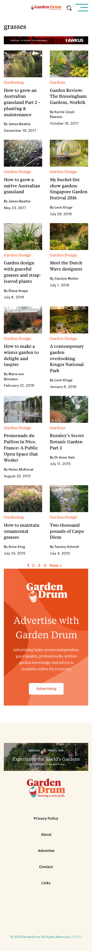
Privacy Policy (46, 818)
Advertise (46, 851)
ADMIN (77, 936)
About (46, 835)
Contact (46, 867)
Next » (56, 566)
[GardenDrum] (46, 8)
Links (46, 883)
